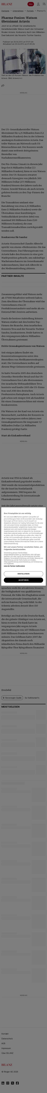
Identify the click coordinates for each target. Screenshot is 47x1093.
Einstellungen (23, 574)
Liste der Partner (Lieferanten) (14, 566)
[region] (23, 546)
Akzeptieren (23, 580)
